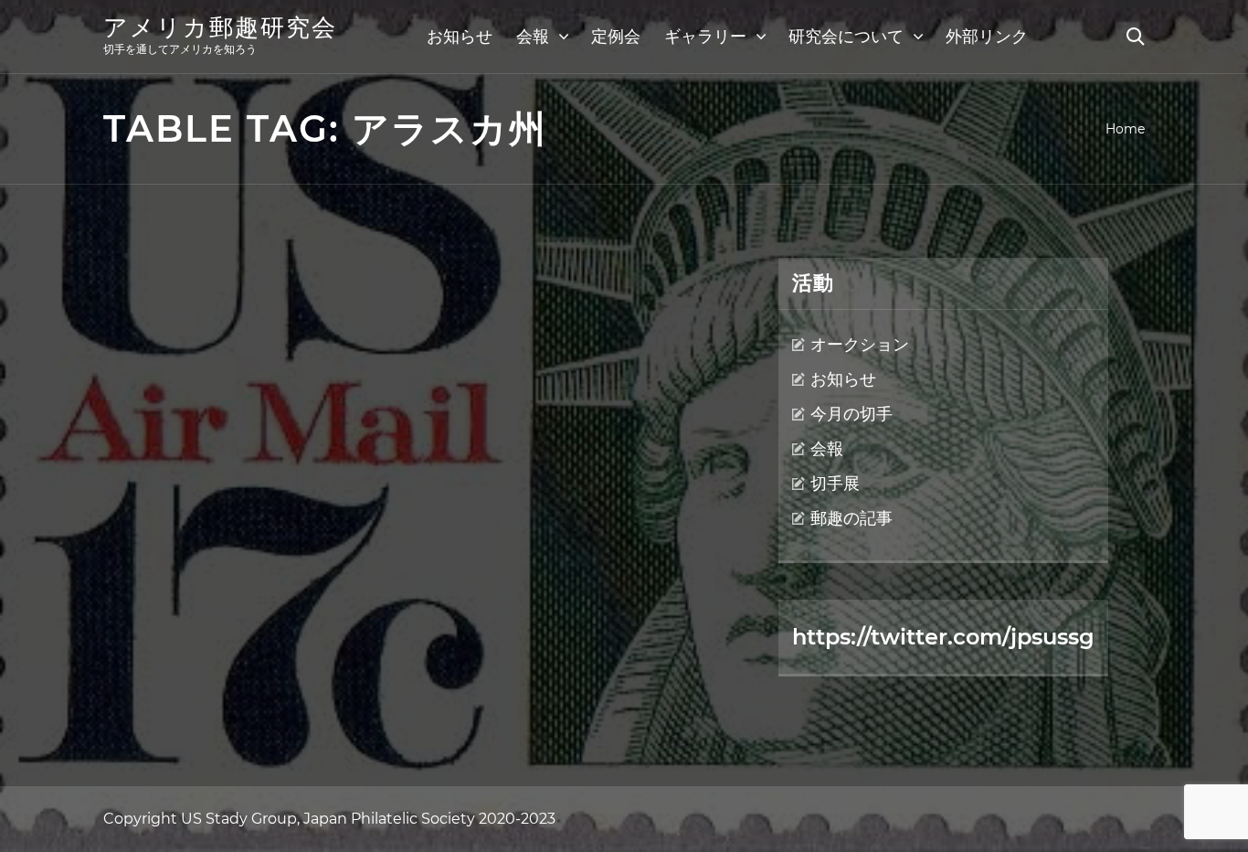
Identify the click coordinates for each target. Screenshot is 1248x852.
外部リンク (987, 37)
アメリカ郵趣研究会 (220, 27)
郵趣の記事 (851, 518)
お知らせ (459, 37)
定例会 (615, 37)
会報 (532, 37)
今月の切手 (851, 414)
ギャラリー (705, 37)
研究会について (846, 37)
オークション (859, 345)
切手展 (835, 484)
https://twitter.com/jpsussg (943, 636)
